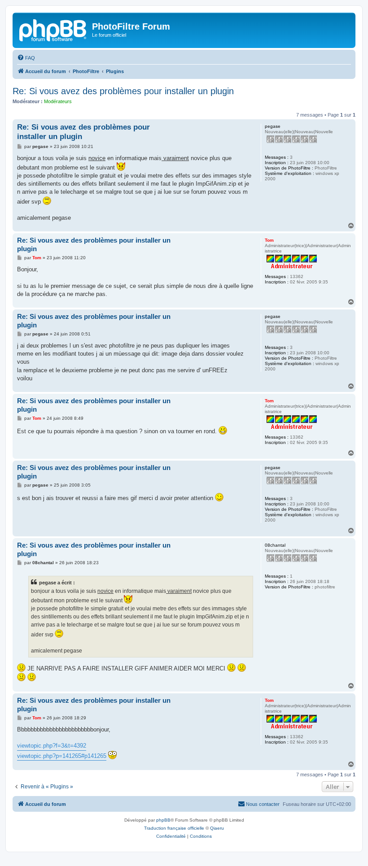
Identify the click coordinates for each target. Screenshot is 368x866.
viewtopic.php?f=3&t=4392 (51, 745)
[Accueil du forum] (53, 29)
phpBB (163, 820)
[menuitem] (26, 57)
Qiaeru (217, 828)
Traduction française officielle (174, 828)
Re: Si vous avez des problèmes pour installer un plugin (123, 91)
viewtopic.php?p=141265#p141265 (61, 756)
